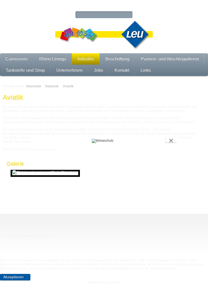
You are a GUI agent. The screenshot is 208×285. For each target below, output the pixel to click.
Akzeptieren (13, 277)
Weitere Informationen (104, 282)
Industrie (85, 59)
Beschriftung (117, 59)
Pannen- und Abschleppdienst (170, 59)
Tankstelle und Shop (25, 70)
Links (146, 70)
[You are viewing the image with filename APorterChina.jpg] (45, 173)
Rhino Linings (52, 59)
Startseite (33, 86)
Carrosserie (16, 59)
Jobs (98, 70)
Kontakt (122, 70)
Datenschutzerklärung (37, 236)
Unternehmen (69, 70)
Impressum (11, 236)
